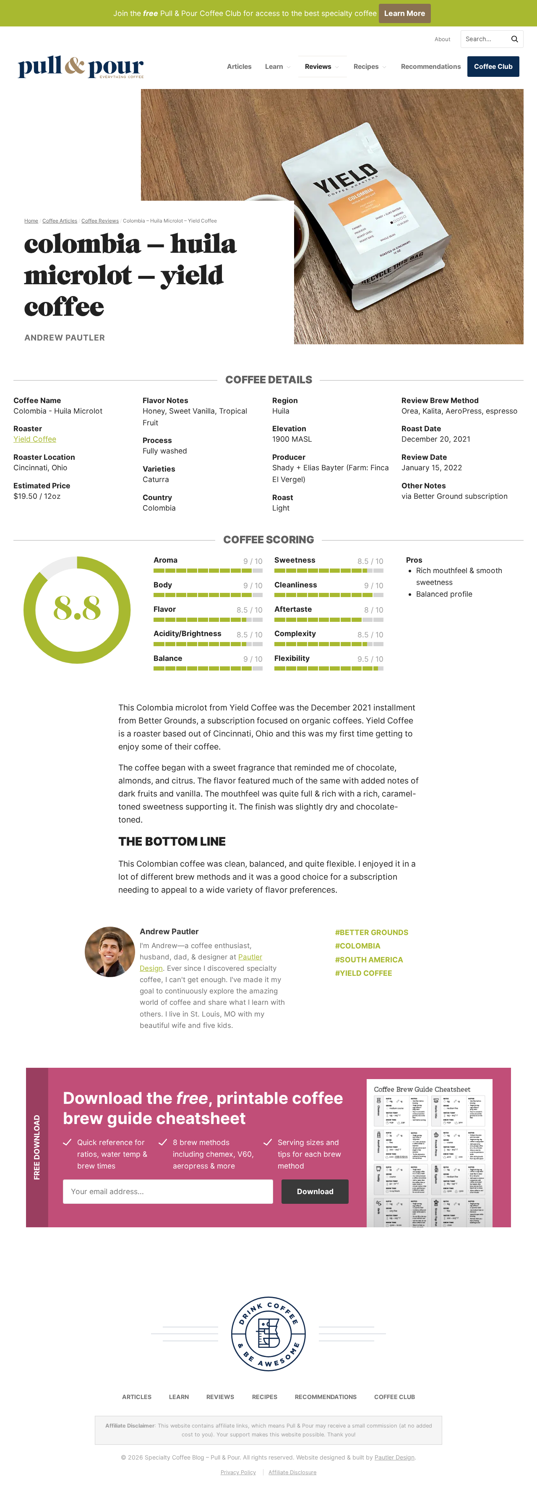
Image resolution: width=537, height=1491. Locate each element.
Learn (274, 67)
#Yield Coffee (363, 973)
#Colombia (358, 945)
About (443, 39)
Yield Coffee (34, 439)
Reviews (318, 67)
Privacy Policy (238, 1472)
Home (31, 220)
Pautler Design (394, 1457)
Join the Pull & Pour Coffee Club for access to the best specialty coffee (269, 13)
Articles (239, 67)
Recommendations (431, 67)
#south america (369, 959)
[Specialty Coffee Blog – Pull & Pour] (80, 67)
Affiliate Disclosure (292, 1472)
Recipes (366, 67)
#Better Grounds (372, 932)
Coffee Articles (59, 220)
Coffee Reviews (100, 220)
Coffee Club (493, 67)
